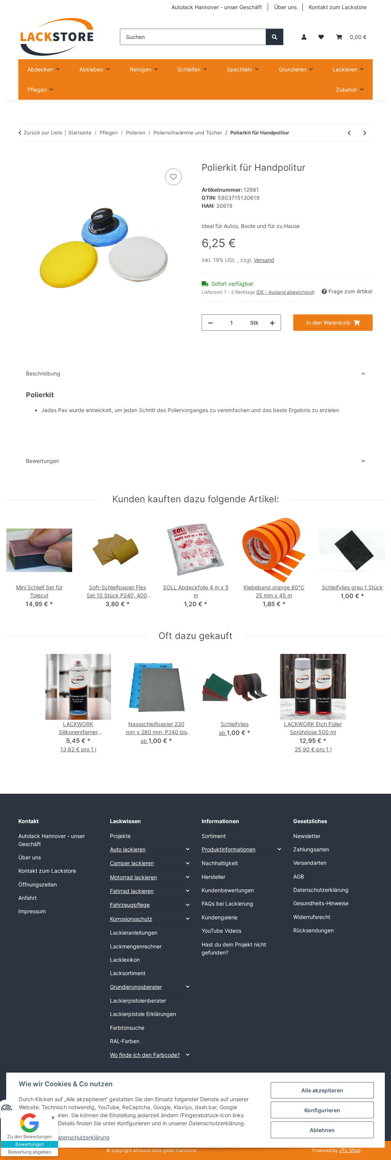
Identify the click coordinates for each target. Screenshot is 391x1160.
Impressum (32, 911)
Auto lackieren (127, 849)
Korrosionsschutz (131, 919)
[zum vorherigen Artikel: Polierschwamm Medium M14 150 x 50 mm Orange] (349, 133)
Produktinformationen (228, 849)
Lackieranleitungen (133, 932)
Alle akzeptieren (322, 1090)
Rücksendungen (313, 930)
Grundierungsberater (136, 987)
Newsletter (306, 836)
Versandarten (309, 862)
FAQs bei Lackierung (227, 903)
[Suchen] (274, 37)
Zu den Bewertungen (29, 1136)
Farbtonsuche (127, 1027)
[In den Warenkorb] (24, 158)
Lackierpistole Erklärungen (143, 1014)
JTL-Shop (349, 1150)
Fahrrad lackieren (131, 891)
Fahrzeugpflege (130, 904)
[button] (304, 37)
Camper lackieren (132, 863)
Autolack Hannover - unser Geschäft (216, 7)
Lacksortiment (127, 973)
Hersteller (213, 877)
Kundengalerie (220, 917)
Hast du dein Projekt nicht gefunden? (234, 948)
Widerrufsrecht (311, 917)
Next (372, 568)
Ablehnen (322, 1130)
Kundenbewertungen (228, 890)
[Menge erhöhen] (272, 322)
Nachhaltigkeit (220, 863)
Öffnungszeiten (37, 884)
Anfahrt (27, 898)
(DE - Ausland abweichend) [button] (285, 292)
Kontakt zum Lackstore (338, 7)
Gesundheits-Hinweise (321, 903)
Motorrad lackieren (133, 877)
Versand (264, 260)
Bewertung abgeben (29, 1152)
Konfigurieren (322, 1110)
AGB (298, 876)
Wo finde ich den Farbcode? (145, 1055)
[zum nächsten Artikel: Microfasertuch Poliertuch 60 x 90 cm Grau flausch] (365, 133)
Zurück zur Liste (43, 132)
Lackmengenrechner (136, 946)
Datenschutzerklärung (82, 1137)
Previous (19, 568)
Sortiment (214, 836)
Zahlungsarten (311, 849)
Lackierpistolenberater (138, 1000)
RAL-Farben (124, 1041)
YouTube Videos (221, 930)
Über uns (285, 7)
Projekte (120, 836)
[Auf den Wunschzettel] (173, 176)
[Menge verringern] (210, 322)
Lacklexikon (125, 959)
